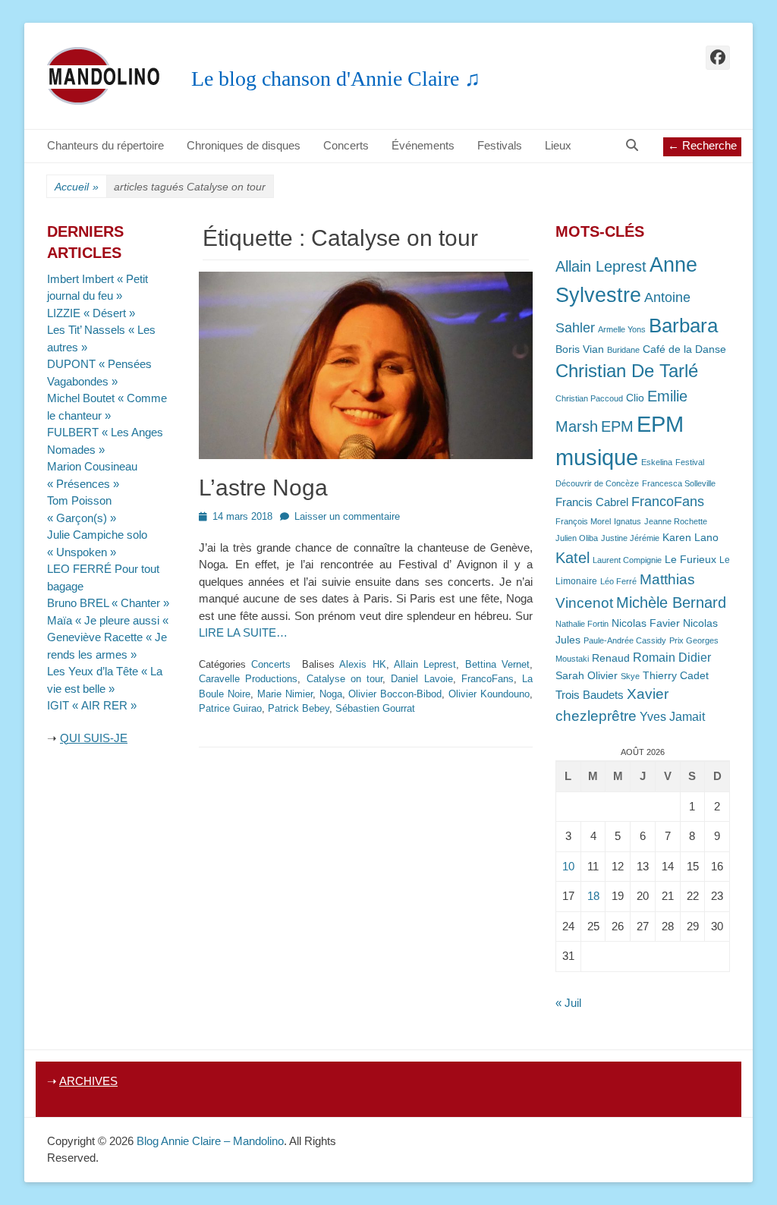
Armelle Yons (622, 329)
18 (593, 895)
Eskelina (656, 462)
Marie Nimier (285, 694)
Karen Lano (690, 537)
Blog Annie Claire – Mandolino (210, 1140)
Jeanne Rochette (675, 521)
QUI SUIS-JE (93, 737)
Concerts (346, 145)
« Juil (568, 1002)
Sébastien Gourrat (375, 708)
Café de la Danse (684, 349)
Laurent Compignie (627, 560)
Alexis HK (362, 664)
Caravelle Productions (248, 678)
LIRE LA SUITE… (243, 632)
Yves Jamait (672, 716)
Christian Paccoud (589, 398)
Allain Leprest (425, 664)
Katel (572, 557)
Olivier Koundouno (489, 694)
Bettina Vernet (497, 664)
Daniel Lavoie (421, 678)
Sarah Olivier (586, 675)
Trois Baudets (589, 695)
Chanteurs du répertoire (105, 145)
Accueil (77, 187)
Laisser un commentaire (347, 516)
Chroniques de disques (243, 145)
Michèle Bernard (671, 602)
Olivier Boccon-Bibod (395, 694)
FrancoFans (487, 678)
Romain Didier (672, 657)
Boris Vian (579, 349)
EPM (617, 426)
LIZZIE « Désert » (91, 313)
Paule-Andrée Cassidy (625, 640)
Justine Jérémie (630, 538)
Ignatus (627, 521)
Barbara (683, 325)
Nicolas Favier (646, 623)
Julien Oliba (576, 538)
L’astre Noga (263, 487)
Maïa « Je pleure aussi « (109, 620)
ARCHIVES (88, 1080)
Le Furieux (690, 559)
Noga (330, 694)
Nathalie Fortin (582, 623)
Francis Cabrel (591, 502)
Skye (630, 676)
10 (568, 866)
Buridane (623, 349)
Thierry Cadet (676, 675)
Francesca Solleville (679, 483)
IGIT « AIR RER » (92, 705)
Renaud (611, 658)
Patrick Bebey (298, 708)
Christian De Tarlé (626, 370)
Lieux (558, 145)
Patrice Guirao (230, 708)
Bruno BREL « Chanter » (108, 602)
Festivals (499, 145)
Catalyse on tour (345, 678)
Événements (423, 145)
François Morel (583, 521)
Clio (635, 398)
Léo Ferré (618, 581)
